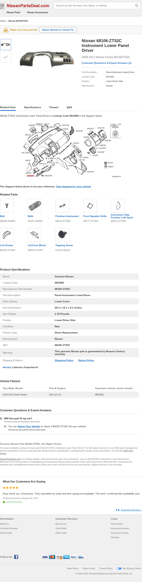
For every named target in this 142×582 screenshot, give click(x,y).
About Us (4, 524)
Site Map (115, 537)
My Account (60, 524)
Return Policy (86, 360)
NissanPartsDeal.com (10, 459)
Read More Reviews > (131, 510)
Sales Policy (72, 568)
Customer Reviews (9, 528)
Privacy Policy (106, 568)
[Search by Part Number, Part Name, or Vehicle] (137, 5)
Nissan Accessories (37, 12)
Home (3, 21)
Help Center (61, 533)
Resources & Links (119, 533)
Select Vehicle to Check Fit (58, 29)
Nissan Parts (13, 12)
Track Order (60, 528)
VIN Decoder (6, 533)
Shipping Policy (64, 360)
